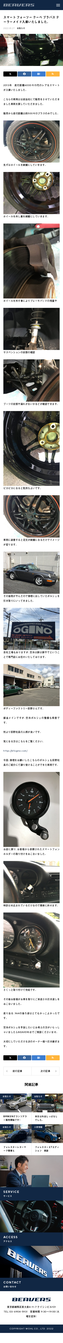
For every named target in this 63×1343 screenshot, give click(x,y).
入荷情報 (38, 1127)
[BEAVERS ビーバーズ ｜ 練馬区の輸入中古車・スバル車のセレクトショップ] (19, 5)
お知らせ (21, 28)
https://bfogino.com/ (15, 750)
